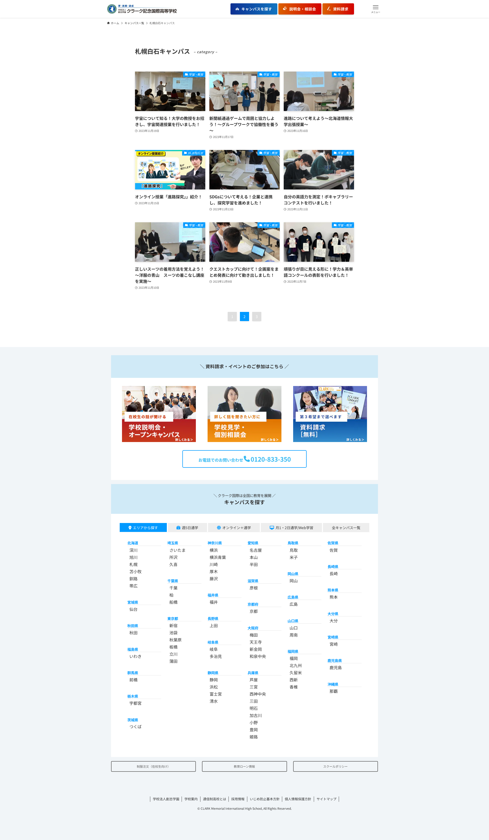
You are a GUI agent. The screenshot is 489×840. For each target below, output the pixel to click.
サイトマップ (326, 798)
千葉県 (172, 580)
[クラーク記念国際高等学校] (142, 9)
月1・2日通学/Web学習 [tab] (294, 527)
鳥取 (294, 550)
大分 (334, 620)
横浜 (214, 550)
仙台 (133, 609)
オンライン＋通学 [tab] (236, 527)
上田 (214, 625)
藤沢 (214, 578)
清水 (214, 701)
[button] (375, 9)
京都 (254, 611)
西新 (294, 680)
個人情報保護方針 (298, 798)
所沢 (173, 557)
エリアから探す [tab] (145, 527)
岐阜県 (213, 642)
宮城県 (132, 602)
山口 (294, 628)
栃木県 (132, 696)
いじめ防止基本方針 (265, 798)
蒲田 (173, 661)
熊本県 (333, 590)
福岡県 (293, 651)
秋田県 (132, 625)
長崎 (334, 573)
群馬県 (132, 672)
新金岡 (256, 649)
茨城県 (132, 719)
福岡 (294, 658)
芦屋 (254, 680)
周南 (294, 635)
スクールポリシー (335, 766)
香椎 (294, 687)
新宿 (173, 625)
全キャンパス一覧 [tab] (346, 527)
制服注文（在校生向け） (153, 766)
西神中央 (258, 694)
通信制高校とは (214, 798)
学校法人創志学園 (166, 798)
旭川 (133, 557)
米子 (294, 557)
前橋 (133, 680)
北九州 (296, 665)
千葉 (173, 588)
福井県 (213, 595)
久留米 (296, 672)
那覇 (334, 691)
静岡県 (213, 672)
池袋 (173, 632)
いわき (135, 656)
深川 (133, 550)
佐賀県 (333, 542)
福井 (214, 602)
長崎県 (333, 566)
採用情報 (237, 798)
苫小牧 (135, 571)
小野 (254, 722)
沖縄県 (333, 684)
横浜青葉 (218, 557)
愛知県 (253, 542)
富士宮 (216, 694)
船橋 (173, 602)
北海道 (132, 542)
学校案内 (191, 798)
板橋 (173, 647)
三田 (254, 701)
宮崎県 (333, 637)
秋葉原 (175, 640)
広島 (294, 604)
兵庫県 (253, 672)
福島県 (132, 649)
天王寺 (256, 642)
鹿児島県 (335, 660)
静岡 (214, 680)
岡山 (294, 580)
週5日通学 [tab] (190, 527)
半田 (254, 564)
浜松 (214, 687)
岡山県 (293, 573)
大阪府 (253, 627)
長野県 (213, 618)
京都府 (253, 604)
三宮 (254, 687)
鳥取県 (293, 542)
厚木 (214, 571)
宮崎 (334, 644)
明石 (254, 708)
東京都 (172, 618)
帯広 (133, 586)
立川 (173, 654)
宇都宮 (135, 703)
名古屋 (256, 550)
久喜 (173, 564)
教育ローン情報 (244, 766)
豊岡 (254, 729)
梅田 (254, 635)
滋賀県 (253, 580)
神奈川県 (215, 542)
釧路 (133, 578)
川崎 (214, 564)
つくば (135, 726)
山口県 (293, 620)
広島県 (293, 597)
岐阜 (214, 649)
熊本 (334, 597)
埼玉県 (172, 542)
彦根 (254, 588)
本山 (254, 557)
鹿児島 (336, 667)
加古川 (256, 715)
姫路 (254, 737)
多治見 (216, 656)
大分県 (333, 613)
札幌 (133, 564)
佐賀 (334, 550)
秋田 (133, 632)
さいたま (177, 550)
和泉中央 (258, 656)
